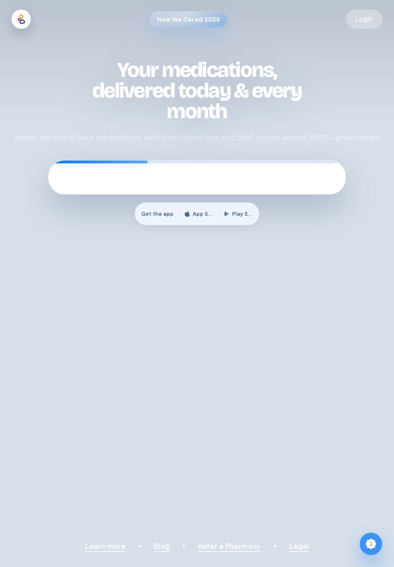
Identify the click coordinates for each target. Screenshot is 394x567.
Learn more (105, 546)
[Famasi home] (21, 19)
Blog (162, 546)
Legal (299, 546)
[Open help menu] (370, 543)
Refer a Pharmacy (229, 546)
